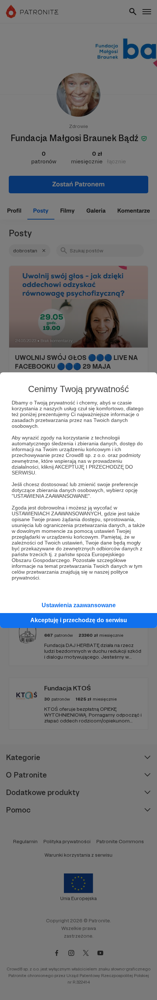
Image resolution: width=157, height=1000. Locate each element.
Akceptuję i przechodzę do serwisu (78, 620)
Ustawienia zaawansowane (79, 605)
